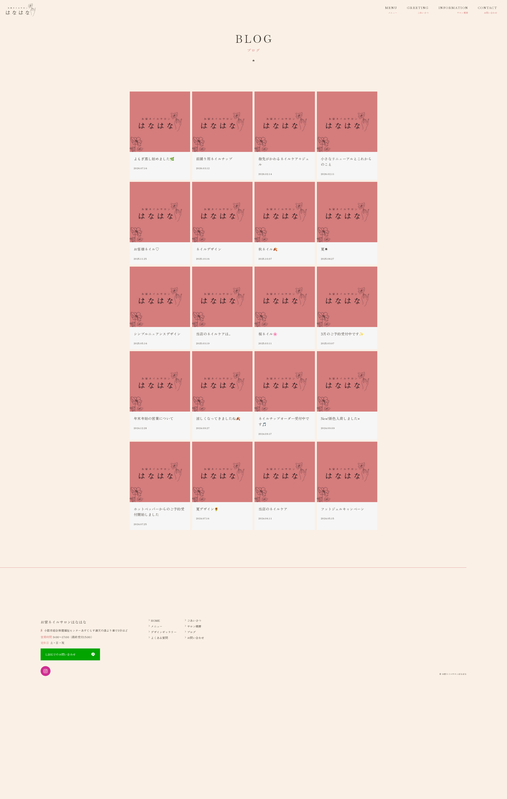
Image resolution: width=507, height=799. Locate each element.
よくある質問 (159, 638)
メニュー (156, 626)
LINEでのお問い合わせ (61, 654)
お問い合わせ (195, 638)
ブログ (191, 632)
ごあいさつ (194, 620)
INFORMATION (453, 8)
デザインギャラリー (163, 632)
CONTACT (487, 8)
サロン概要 (194, 626)
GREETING (418, 8)
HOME (155, 620)
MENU (391, 8)
